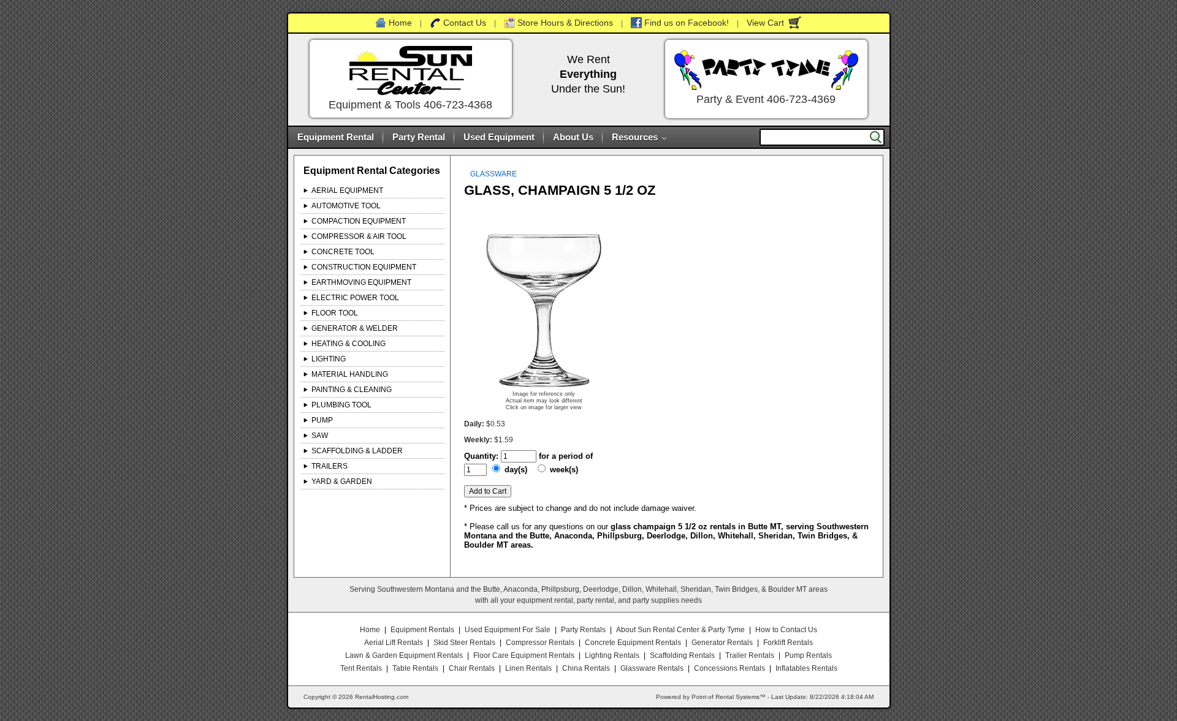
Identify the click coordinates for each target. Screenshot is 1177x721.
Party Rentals (583, 629)
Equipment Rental (335, 137)
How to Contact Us (786, 629)
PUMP (322, 420)
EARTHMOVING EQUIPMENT (361, 282)
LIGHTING (328, 359)
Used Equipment (499, 137)
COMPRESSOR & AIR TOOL (358, 236)
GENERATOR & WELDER (354, 328)
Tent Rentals (361, 668)
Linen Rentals (528, 668)
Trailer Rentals (749, 655)
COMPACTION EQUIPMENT (358, 221)
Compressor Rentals (540, 642)
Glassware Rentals (652, 668)
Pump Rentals (808, 655)
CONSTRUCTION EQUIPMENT (363, 267)
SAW (319, 435)
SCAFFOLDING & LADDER (357, 451)
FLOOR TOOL (334, 313)
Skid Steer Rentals (464, 642)
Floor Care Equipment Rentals (523, 655)
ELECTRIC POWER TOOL (355, 297)
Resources (635, 137)
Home (400, 23)
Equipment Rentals (422, 629)
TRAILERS (329, 466)
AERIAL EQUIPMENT (347, 190)
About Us (573, 137)
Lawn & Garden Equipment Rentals (404, 655)
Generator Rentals (722, 642)
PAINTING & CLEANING (351, 389)
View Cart (765, 23)
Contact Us (464, 23)
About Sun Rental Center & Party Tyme (680, 629)
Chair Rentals (472, 668)
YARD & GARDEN (341, 481)
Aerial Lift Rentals (393, 642)
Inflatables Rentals (806, 668)
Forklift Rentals (788, 642)
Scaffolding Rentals (682, 655)
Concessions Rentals (729, 668)
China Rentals (586, 668)
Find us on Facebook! (686, 23)
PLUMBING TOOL (341, 405)
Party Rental (418, 137)
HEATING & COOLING (348, 343)
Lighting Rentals (612, 655)
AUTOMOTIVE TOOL (346, 206)
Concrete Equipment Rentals (633, 642)
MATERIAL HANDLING (349, 374)
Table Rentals (415, 668)
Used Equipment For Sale (507, 629)
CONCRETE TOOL (343, 251)
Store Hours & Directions (565, 23)
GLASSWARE (493, 174)
